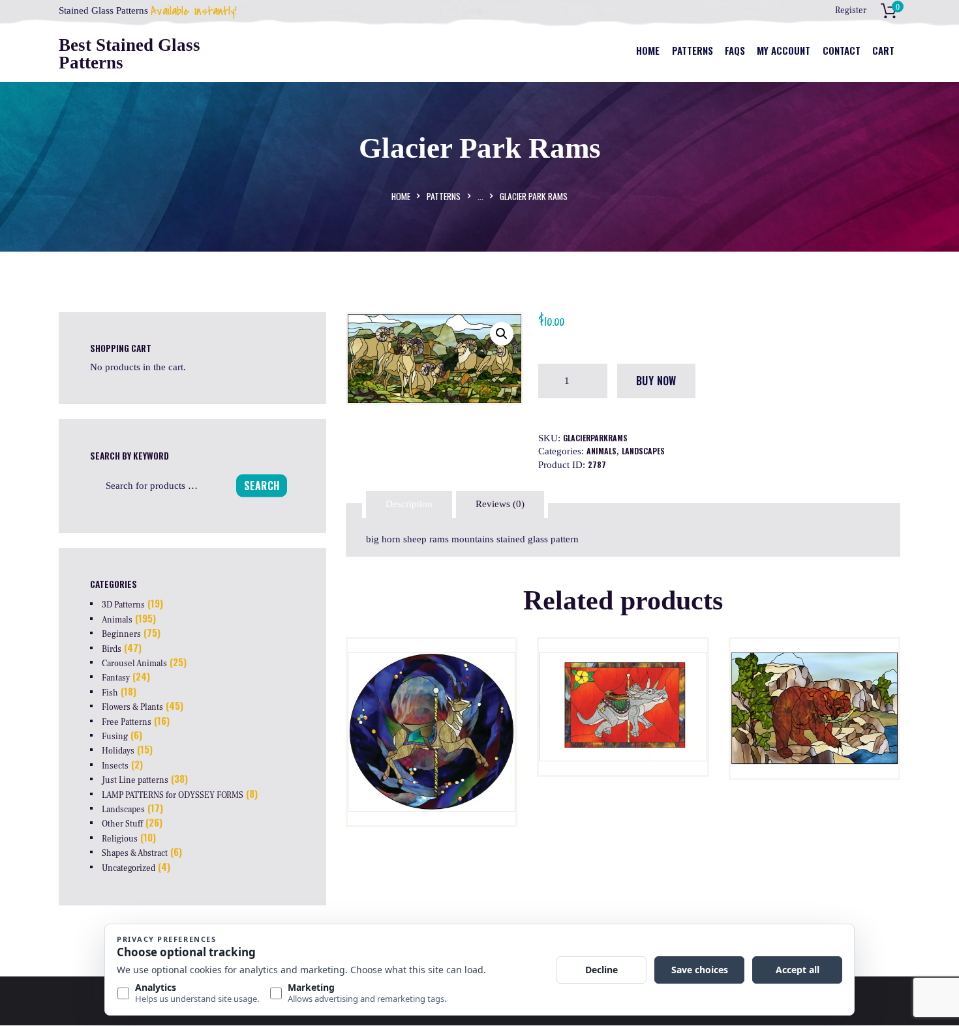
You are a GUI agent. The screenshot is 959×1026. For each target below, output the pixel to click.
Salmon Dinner (814, 687)
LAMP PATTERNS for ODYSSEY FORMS (172, 795)
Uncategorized (128, 868)
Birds (111, 649)
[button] (501, 333)
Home (400, 196)
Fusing (115, 736)
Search (261, 485)
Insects (115, 766)
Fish (110, 693)
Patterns (444, 196)
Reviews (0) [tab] (500, 504)
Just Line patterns (135, 780)
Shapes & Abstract (135, 853)
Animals (601, 451)
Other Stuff (122, 824)
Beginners (121, 634)
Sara (622, 688)
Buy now (656, 380)
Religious (120, 839)
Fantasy (116, 678)
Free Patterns (126, 722)
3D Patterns (123, 605)
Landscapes (643, 451)
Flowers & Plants (132, 707)
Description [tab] (409, 504)
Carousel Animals (134, 663)
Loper (431, 688)
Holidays (118, 751)
